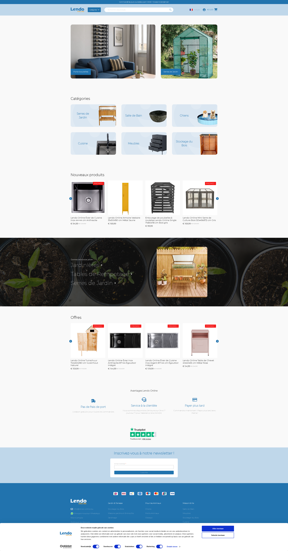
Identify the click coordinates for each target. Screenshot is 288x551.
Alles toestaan (218, 529)
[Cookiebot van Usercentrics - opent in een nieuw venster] (66, 546)
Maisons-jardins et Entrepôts (121, 513)
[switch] (117, 546)
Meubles (187, 513)
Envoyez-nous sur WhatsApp (87, 513)
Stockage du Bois (116, 509)
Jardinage (112, 518)
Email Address (120, 464)
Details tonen (172, 547)
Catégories (93, 10)
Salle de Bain (188, 509)
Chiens (148, 509)
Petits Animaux (152, 513)
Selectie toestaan (218, 535)
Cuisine (186, 522)
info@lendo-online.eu (83, 509)
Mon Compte (77, 518)
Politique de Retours (80, 522)
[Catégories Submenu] (99, 9)
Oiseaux (148, 518)
